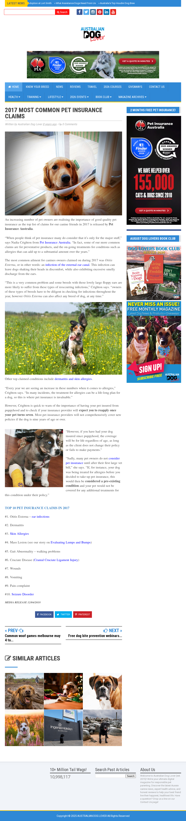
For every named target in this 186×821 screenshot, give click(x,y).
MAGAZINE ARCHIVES (131, 97)
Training (33, 97)
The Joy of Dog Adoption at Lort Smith (30, 3)
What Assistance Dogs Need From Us (75, 3)
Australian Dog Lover (92, 815)
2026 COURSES (113, 87)
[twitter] (86, 12)
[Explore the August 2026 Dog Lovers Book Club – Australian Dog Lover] (154, 299)
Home (15, 87)
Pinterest (84, 614)
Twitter (65, 614)
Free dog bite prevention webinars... (95, 636)
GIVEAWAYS (135, 87)
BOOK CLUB (103, 97)
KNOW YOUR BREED (37, 87)
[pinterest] (100, 12)
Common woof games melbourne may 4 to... (32, 638)
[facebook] (79, 12)
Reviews (75, 87)
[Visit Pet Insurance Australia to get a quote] (93, 64)
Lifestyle (55, 97)
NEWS (59, 87)
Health (13, 97)
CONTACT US (157, 87)
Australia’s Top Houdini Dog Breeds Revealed (122, 3)
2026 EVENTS (78, 97)
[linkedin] (106, 12)
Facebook (45, 614)
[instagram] (93, 12)
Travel (92, 87)
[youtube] (113, 12)
